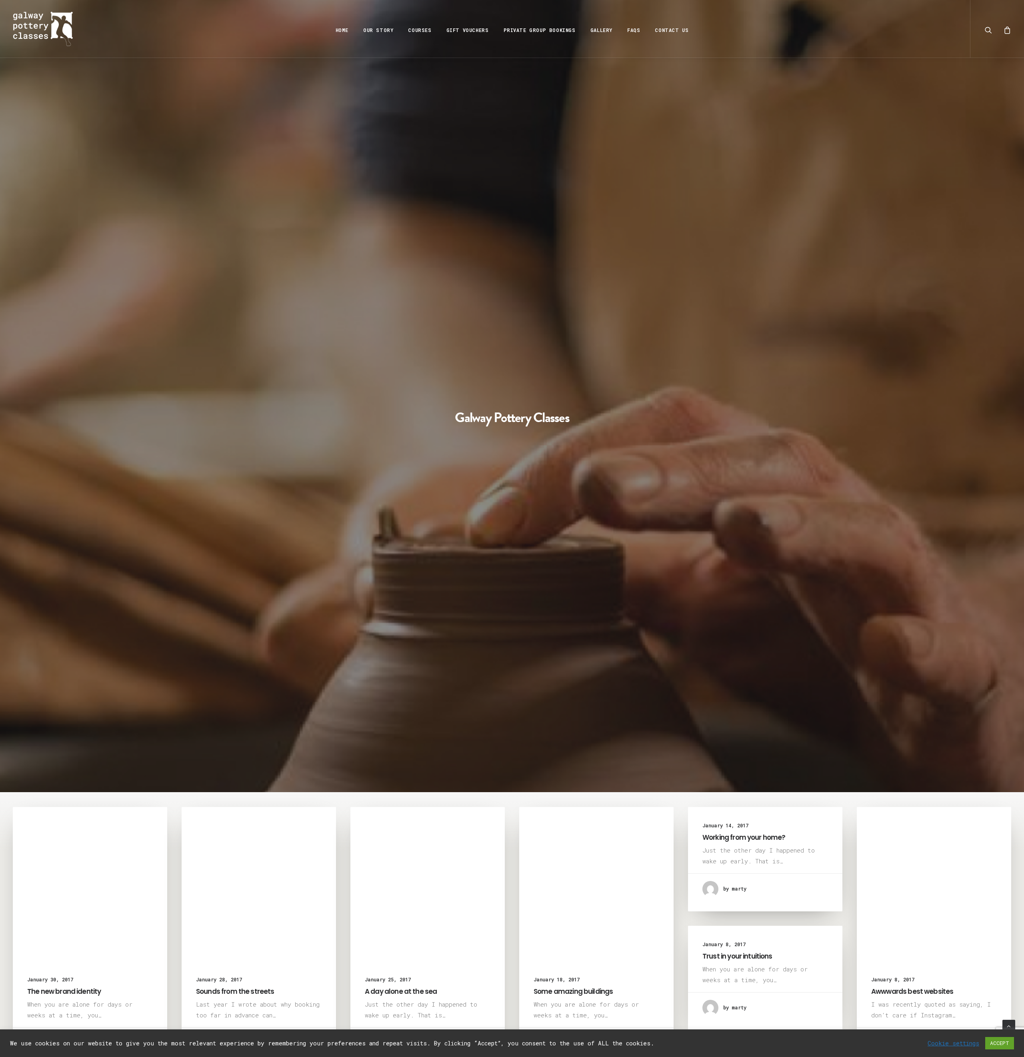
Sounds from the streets (235, 991)
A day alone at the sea (401, 991)
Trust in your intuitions (737, 956)
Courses (419, 30)
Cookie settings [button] (953, 1043)
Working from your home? (743, 837)
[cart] (1005, 29)
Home (342, 30)
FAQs (633, 30)
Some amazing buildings (573, 991)
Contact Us (671, 30)
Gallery (601, 30)
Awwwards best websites (912, 991)
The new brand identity (64, 991)
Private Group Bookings (540, 30)
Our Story (378, 30)
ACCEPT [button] (999, 1043)
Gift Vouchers (467, 30)
